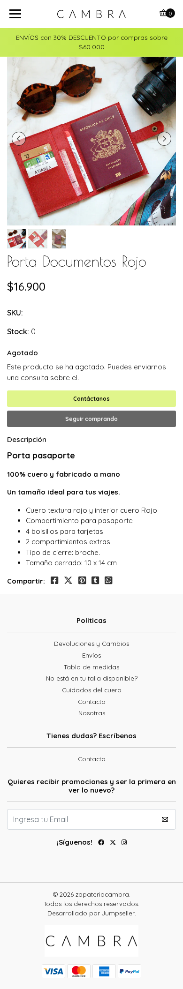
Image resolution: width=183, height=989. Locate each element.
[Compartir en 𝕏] (68, 580)
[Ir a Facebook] (101, 844)
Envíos (91, 655)
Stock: (18, 331)
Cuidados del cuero (92, 690)
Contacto (92, 701)
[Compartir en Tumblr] (95, 580)
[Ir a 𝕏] (113, 844)
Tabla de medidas (91, 667)
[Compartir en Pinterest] (82, 580)
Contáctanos (91, 398)
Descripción (26, 439)
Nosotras (91, 713)
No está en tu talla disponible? (91, 678)
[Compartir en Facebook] (54, 580)
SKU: (15, 312)
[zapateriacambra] (91, 14)
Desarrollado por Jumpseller (91, 913)
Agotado (22, 352)
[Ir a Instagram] (124, 844)
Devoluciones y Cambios (91, 643)
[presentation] (19, 139)
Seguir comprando (91, 418)
